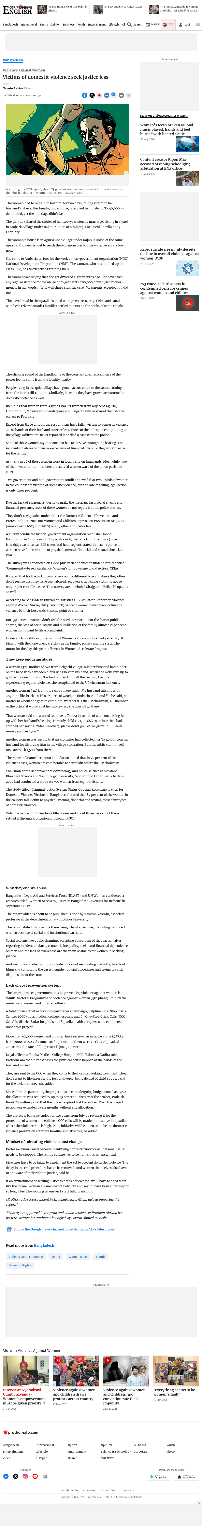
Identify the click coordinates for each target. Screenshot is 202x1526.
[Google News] (45, 1477)
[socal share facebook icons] (85, 97)
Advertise (89, 1490)
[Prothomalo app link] (158, 1477)
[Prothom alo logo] (20, 1433)
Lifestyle (114, 24)
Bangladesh (10, 24)
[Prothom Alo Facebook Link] (7, 1476)
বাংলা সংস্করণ (107, 1458)
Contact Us (128, 1490)
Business (69, 24)
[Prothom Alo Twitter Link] (17, 1476)
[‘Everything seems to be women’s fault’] (176, 1371)
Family (101, 1257)
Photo (170, 1451)
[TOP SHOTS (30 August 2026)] (98, 9)
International (29, 24)
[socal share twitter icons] (92, 97)
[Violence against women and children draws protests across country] (76, 1371)
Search (72, 1458)
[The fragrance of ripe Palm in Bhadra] (42, 9)
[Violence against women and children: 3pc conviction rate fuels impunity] (126, 1371)
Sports (44, 24)
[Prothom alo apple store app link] (186, 1477)
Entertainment (97, 24)
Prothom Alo (70, 1490)
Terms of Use (108, 1490)
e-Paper (41, 1458)
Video (7, 1458)
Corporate (141, 1451)
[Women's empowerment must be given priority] (26, 1371)
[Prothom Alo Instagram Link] (27, 1476)
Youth (81, 24)
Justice (56, 1257)
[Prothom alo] (17, 9)
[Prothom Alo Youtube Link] (37, 1476)
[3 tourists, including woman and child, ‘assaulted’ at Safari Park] (154, 9)
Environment (77, 1451)
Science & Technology (116, 1451)
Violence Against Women (26, 1257)
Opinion (55, 24)
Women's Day (78, 1257)
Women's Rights (20, 1265)
